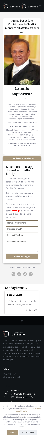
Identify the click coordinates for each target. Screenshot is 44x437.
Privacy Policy (9, 374)
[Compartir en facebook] (19, 275)
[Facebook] (22, 321)
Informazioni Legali (11, 377)
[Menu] (40, 6)
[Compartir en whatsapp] (14, 275)
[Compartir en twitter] (25, 275)
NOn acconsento (28, 432)
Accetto (13, 432)
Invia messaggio (22, 256)
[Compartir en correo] (30, 275)
